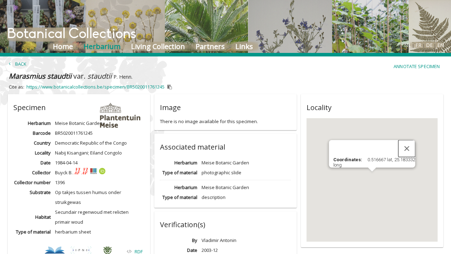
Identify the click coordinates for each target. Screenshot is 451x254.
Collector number (32, 182)
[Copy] (170, 87)
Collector (41, 172)
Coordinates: (348, 159)
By (194, 240)
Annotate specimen (417, 66)
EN (440, 45)
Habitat (43, 217)
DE (429, 45)
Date (45, 162)
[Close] (406, 148)
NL (407, 45)
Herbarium (39, 123)
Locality (42, 153)
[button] (79, 106)
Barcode (41, 133)
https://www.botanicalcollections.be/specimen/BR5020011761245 (95, 87)
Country (42, 143)
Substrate (40, 192)
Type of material (33, 232)
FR (418, 45)
